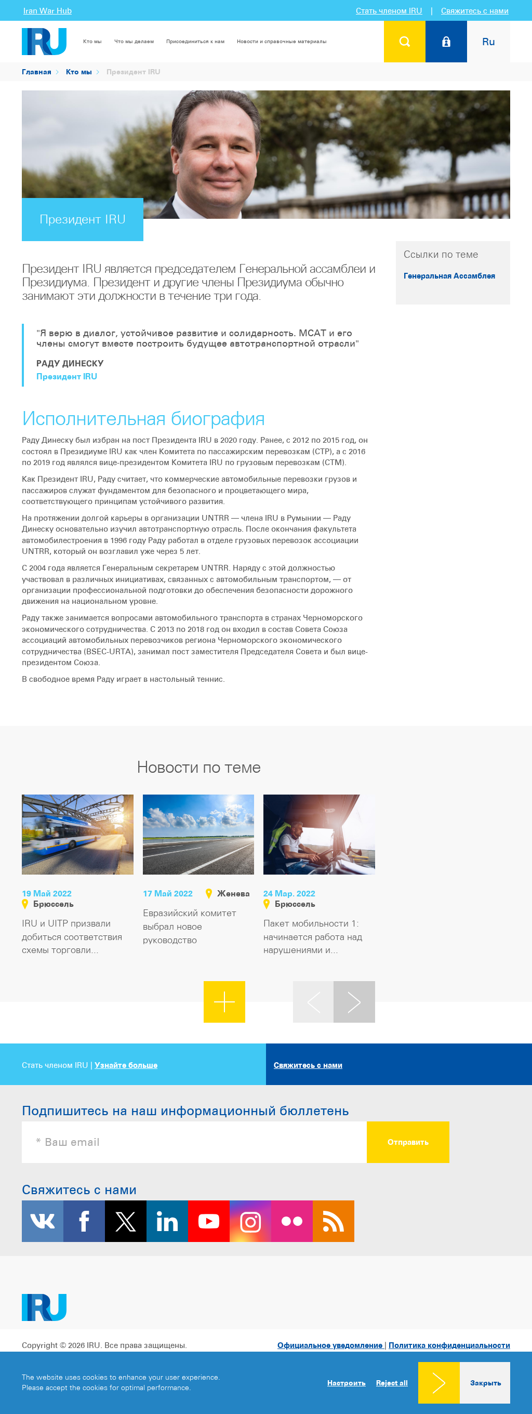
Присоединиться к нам (195, 41)
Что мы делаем (134, 41)
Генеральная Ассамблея (449, 275)
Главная (36, 71)
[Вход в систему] (446, 41)
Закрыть (485, 1382)
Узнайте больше (126, 1065)
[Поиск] (404, 41)
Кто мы (92, 41)
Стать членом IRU (389, 10)
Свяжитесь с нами (475, 10)
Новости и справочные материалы (282, 41)
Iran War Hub (47, 10)
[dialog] (266, 1383)
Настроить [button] (346, 1382)
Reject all (392, 1382)
